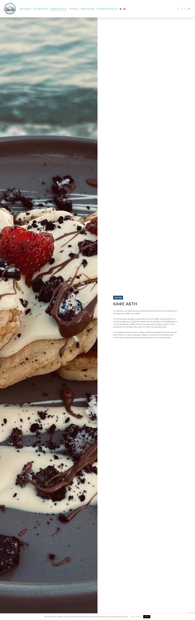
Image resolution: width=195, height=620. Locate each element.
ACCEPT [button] (146, 617)
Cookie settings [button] (135, 617)
